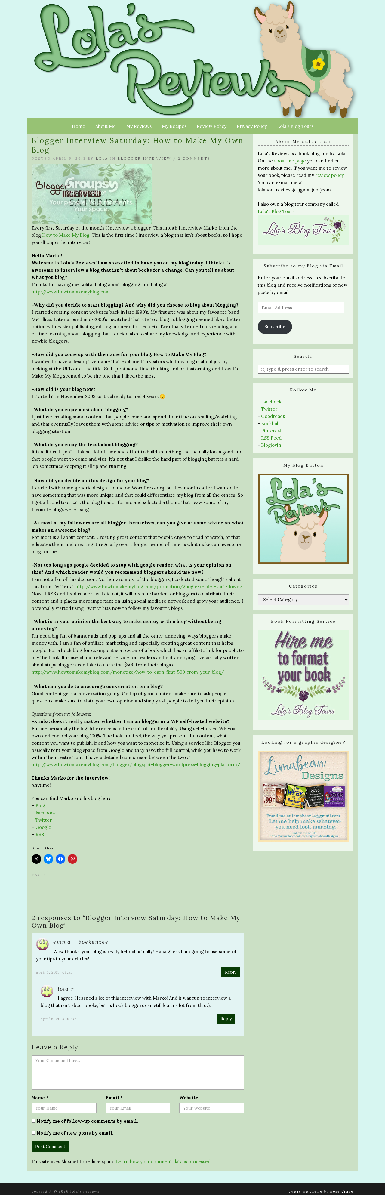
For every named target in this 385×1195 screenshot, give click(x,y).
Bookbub (270, 423)
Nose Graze (341, 1191)
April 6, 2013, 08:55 (54, 972)
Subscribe (274, 326)
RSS (39, 834)
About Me (105, 126)
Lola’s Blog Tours (295, 126)
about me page (290, 161)
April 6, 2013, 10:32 (58, 1019)
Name (40, 1098)
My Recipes (174, 126)
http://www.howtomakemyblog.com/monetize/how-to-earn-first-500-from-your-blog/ (128, 672)
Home (78, 126)
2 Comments (194, 158)
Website (188, 1098)
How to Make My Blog (65, 235)
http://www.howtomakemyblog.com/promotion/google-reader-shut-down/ (158, 586)
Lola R (66, 988)
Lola (102, 158)
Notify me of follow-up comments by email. (87, 1121)
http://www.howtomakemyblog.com (71, 292)
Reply (230, 972)
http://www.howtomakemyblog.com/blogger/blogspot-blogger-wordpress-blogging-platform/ (136, 764)
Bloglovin (271, 445)
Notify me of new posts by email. (75, 1133)
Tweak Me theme (305, 1191)
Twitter (43, 820)
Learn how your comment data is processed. (164, 1161)
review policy (329, 175)
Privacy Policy (252, 126)
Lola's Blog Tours (276, 211)
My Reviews (139, 126)
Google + (45, 827)
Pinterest (271, 431)
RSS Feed (271, 438)
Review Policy (211, 126)
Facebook (45, 813)
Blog (40, 805)
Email (114, 1098)
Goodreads (273, 416)
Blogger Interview (144, 158)
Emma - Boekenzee (81, 941)
